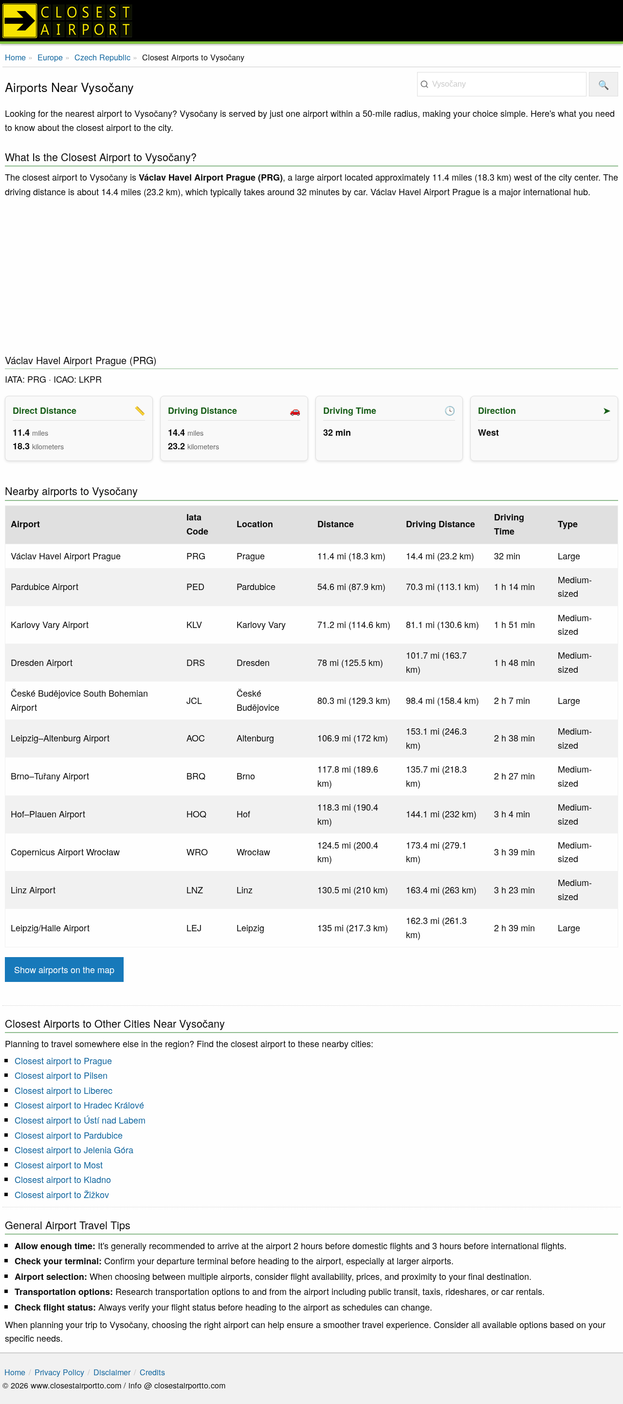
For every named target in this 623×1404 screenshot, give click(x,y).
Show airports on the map (64, 969)
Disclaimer (111, 1372)
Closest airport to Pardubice (69, 1134)
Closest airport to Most (59, 1164)
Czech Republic (102, 57)
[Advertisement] (311, 276)
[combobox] (501, 84)
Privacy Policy (59, 1372)
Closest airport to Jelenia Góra (74, 1149)
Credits (152, 1372)
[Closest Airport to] (311, 20)
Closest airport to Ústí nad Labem (80, 1119)
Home (15, 57)
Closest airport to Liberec (63, 1090)
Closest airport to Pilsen (61, 1075)
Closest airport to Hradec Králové (79, 1104)
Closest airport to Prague (63, 1060)
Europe (50, 57)
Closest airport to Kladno (63, 1179)
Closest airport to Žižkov (62, 1194)
